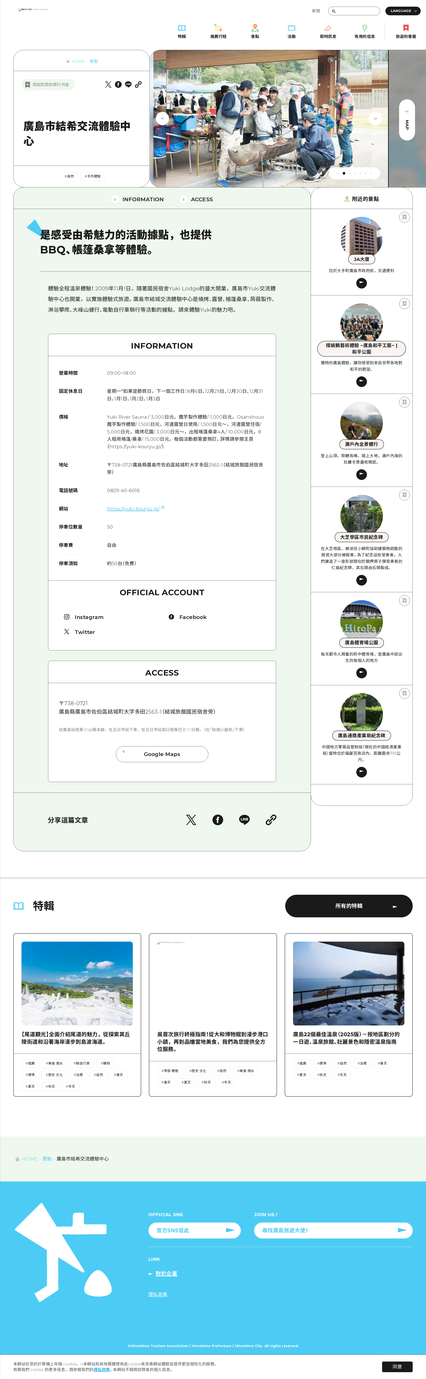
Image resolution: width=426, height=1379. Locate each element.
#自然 (69, 176)
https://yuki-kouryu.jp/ (133, 509)
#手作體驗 (93, 176)
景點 (94, 61)
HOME (78, 61)
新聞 (316, 10)
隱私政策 (102, 1369)
